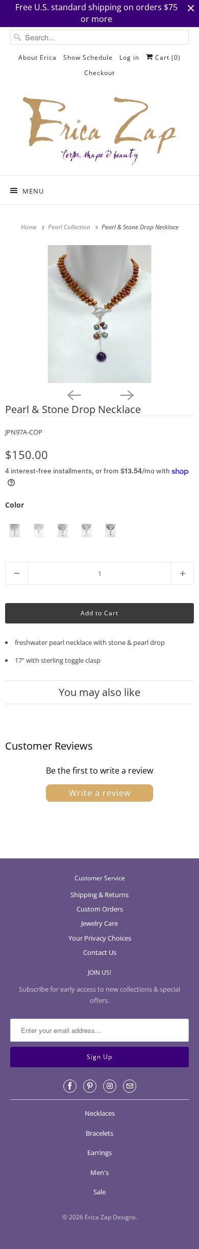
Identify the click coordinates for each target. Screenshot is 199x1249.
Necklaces (100, 1113)
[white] (14, 530)
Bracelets (99, 1133)
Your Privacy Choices (99, 938)
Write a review (100, 793)
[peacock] (62, 530)
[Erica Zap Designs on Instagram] (109, 1086)
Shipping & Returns (99, 894)
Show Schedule (88, 57)
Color (14, 505)
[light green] (86, 530)
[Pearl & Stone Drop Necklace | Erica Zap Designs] (99, 314)
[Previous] (73, 394)
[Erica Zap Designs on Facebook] (70, 1086)
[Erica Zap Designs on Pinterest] (89, 1086)
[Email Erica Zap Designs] (129, 1086)
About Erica (37, 57)
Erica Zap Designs (110, 1217)
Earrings (99, 1152)
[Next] (126, 394)
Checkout (99, 72)
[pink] (38, 530)
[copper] (110, 530)
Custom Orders (100, 909)
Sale (99, 1191)
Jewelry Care (99, 923)
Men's (99, 1172)
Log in (129, 57)
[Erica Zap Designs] (99, 131)
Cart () (167, 57)
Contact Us (99, 952)
